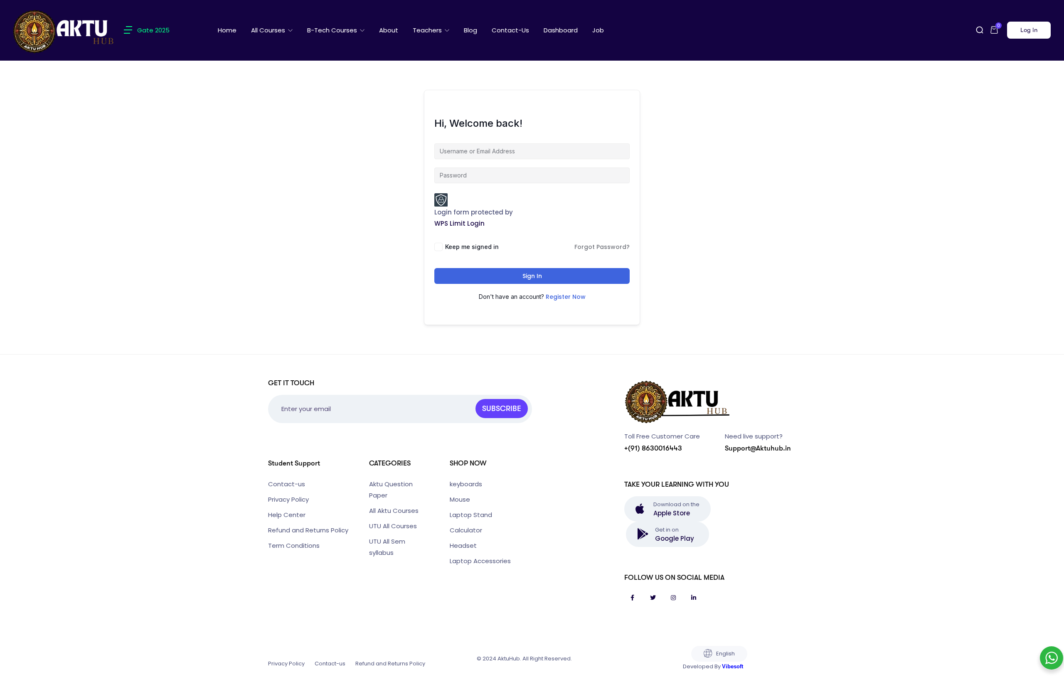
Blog (470, 30)
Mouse (460, 499)
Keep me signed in (472, 246)
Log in (1028, 30)
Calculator (466, 530)
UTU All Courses (393, 526)
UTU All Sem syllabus (387, 547)
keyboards (466, 484)
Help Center (286, 514)
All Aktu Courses (394, 510)
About (388, 30)
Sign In (532, 276)
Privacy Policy (288, 499)
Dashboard (561, 30)
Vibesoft (732, 666)
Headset (463, 545)
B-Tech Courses (333, 30)
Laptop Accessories (480, 561)
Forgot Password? (602, 247)
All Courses (269, 30)
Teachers (428, 30)
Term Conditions (294, 545)
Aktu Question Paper (391, 490)
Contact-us (510, 30)
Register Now (566, 297)
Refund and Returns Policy (308, 530)
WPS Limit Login (459, 223)
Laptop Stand (471, 514)
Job (598, 30)
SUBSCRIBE (501, 408)
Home (227, 30)
